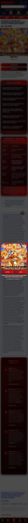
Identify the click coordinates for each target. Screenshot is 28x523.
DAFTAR (7, 272)
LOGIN (20, 272)
